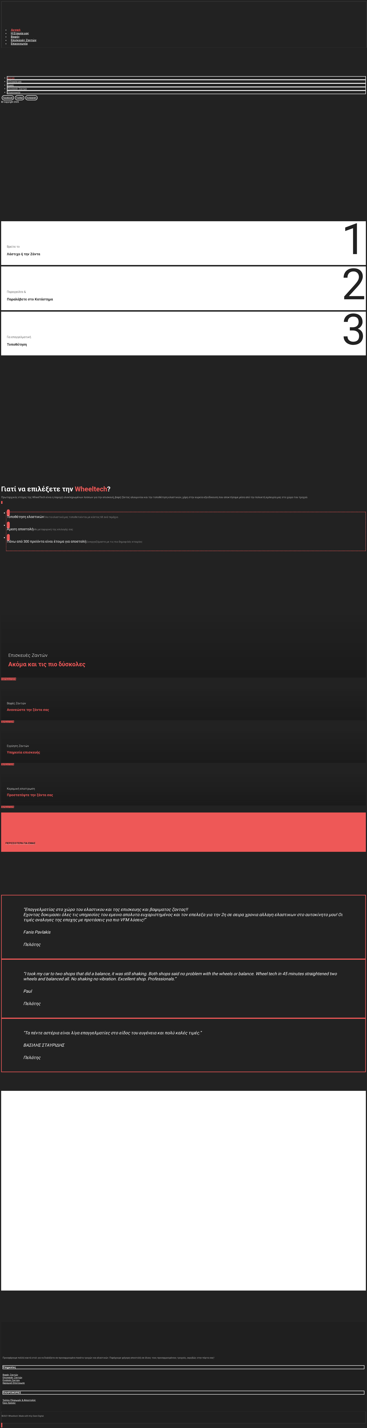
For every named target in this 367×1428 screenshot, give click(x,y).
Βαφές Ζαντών (10, 1374)
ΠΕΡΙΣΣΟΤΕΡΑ (8, 679)
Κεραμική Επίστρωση (14, 1383)
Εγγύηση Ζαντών (11, 1380)
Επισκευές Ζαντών (12, 1377)
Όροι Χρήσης (9, 1403)
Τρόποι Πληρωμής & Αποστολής (19, 1400)
